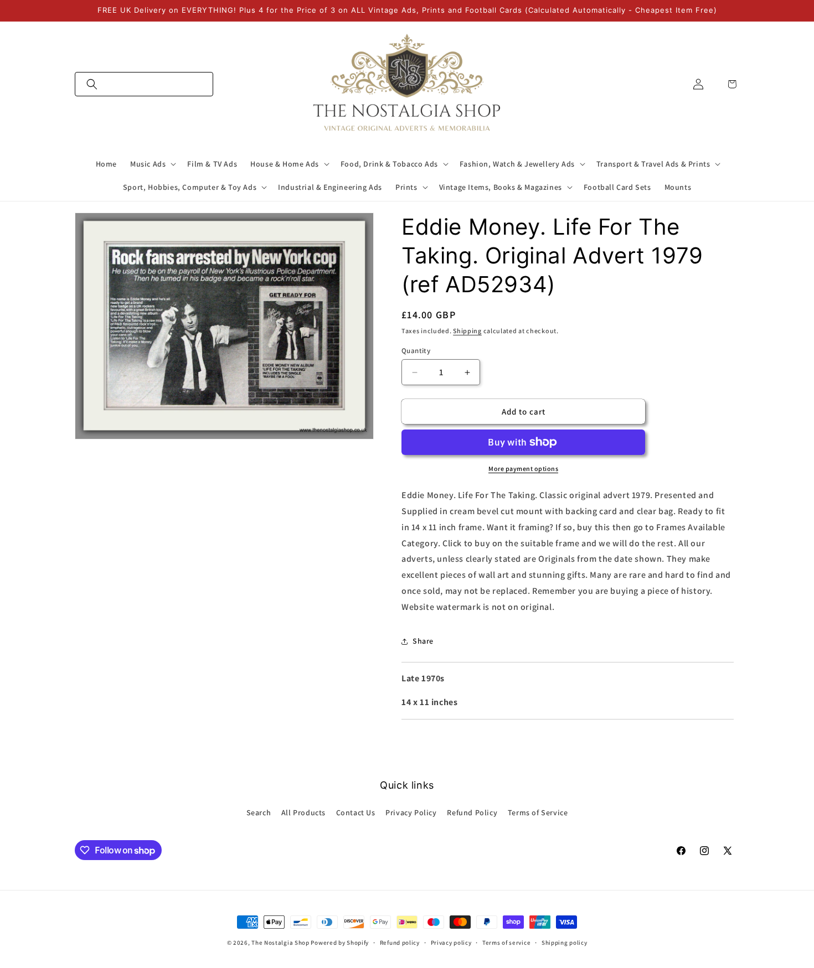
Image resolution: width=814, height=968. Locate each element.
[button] (144, 84)
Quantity (415, 350)
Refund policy (400, 942)
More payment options (523, 468)
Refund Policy (472, 812)
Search (258, 812)
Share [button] (423, 641)
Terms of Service (538, 812)
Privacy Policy (410, 812)
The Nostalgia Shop (280, 942)
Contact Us (355, 812)
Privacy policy (451, 942)
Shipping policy (565, 942)
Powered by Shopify (340, 942)
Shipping (467, 331)
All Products (303, 812)
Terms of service (506, 942)
